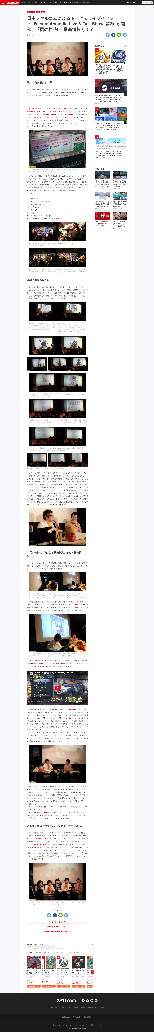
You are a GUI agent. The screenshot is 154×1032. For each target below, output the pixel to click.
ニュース (62, 3)
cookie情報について (92, 1007)
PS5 (32, 3)
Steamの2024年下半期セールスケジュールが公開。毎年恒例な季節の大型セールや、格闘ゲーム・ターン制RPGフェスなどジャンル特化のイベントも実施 (108, 98)
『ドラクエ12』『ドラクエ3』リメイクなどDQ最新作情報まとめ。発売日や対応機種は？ (119, 183)
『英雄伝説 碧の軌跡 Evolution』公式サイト (57, 931)
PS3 (38, 12)
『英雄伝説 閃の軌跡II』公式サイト (57, 927)
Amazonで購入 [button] (34, 986)
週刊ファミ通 (85, 3)
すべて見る (90, 944)
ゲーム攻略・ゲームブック (42, 952)
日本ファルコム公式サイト (57, 922)
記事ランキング (101, 46)
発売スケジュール (46, 3)
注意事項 (83, 1007)
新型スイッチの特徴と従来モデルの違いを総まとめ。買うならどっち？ (102, 223)
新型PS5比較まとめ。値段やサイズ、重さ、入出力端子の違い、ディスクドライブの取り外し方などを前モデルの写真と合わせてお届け (102, 203)
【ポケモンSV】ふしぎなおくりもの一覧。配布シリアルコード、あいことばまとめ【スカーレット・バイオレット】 (102, 183)
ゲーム (30, 952)
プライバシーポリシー (65, 1007)
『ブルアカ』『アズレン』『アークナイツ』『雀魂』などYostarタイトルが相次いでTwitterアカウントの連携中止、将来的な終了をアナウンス (109, 155)
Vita (43, 12)
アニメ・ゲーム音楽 (73, 952)
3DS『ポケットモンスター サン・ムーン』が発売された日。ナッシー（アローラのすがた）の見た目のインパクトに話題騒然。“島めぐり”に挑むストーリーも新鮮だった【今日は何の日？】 (109, 69)
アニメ (63, 952)
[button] (92, 972)
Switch (28, 3)
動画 (67, 3)
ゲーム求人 (55, 3)
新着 (23, 3)
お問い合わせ (54, 1007)
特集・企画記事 (74, 3)
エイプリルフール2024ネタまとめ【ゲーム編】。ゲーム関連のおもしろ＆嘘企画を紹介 (120, 203)
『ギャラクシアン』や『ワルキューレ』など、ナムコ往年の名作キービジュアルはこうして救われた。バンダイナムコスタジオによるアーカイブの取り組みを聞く (109, 126)
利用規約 (76, 1007)
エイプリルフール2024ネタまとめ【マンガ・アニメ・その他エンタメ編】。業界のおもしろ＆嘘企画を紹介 (120, 224)
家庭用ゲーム (31, 12)
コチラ (65, 108)
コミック (55, 952)
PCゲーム (37, 3)
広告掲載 (102, 1007)
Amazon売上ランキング (36, 944)
